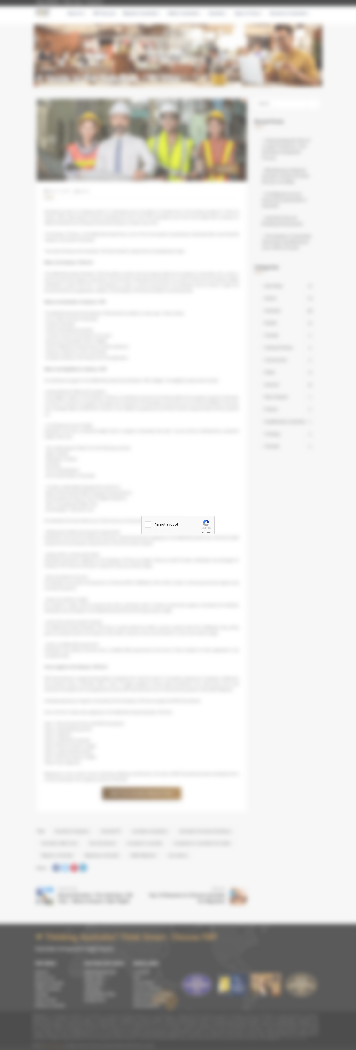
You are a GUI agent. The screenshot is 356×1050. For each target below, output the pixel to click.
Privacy (202, 532)
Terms (208, 532)
